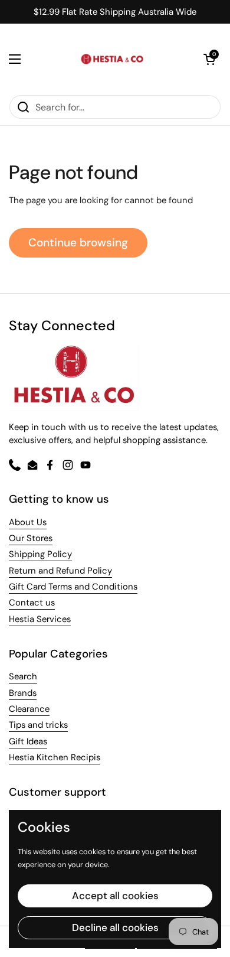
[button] (209, 59)
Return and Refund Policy (60, 571)
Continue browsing (78, 242)
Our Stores (30, 538)
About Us (28, 522)
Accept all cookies (115, 895)
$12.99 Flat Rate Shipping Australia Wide (115, 12)
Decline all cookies (115, 927)
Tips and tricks (38, 725)
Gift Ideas (28, 741)
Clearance (29, 709)
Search (23, 676)
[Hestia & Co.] (112, 59)
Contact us (32, 602)
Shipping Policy (40, 554)
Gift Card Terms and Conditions (73, 587)
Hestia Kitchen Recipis (54, 757)
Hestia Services (40, 619)
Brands (23, 693)
